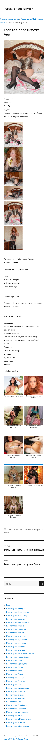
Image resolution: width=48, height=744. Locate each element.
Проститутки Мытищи (15, 650)
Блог (8, 605)
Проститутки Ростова (15, 670)
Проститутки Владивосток (17, 612)
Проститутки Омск (14, 660)
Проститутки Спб (13, 684)
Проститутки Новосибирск (17, 656)
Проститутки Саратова (15, 681)
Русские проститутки (18, 9)
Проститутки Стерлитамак (17, 688)
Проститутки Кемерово (16, 636)
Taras (10, 529)
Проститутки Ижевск (15, 625)
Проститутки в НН (14, 715)
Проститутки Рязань (14, 674)
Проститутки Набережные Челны (20, 653)
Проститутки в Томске (15, 722)
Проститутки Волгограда (16, 615)
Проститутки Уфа (13, 701)
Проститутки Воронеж (15, 618)
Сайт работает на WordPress (30, 736)
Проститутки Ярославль (16, 708)
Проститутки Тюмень (15, 694)
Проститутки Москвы (15, 646)
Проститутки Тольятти (15, 691)
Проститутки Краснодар (16, 639)
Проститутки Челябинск (16, 705)
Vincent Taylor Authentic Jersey (16, 738)
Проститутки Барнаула (15, 608)
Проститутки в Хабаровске (17, 726)
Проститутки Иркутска (16, 629)
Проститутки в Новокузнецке (18, 719)
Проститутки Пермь (14, 667)
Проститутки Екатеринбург (17, 622)
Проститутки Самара (15, 677)
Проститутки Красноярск (17, 643)
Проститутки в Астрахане (17, 712)
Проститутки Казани (15, 632)
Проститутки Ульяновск (16, 698)
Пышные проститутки (9, 19)
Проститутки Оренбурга (16, 663)
